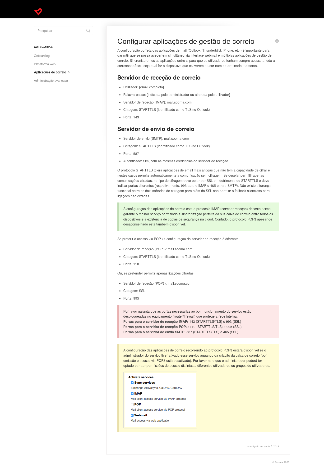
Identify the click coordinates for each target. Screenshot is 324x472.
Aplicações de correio (50, 72)
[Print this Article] (277, 41)
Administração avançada (51, 80)
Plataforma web (45, 64)
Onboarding (42, 55)
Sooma (279, 462)
